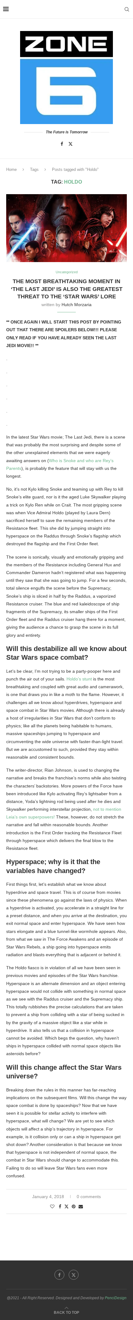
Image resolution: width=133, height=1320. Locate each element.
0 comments (89, 1196)
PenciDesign (116, 1298)
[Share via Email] (81, 1206)
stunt (86, 678)
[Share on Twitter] (66, 1206)
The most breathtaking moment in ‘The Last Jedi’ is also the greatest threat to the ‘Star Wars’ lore (66, 289)
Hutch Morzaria (77, 304)
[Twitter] (70, 144)
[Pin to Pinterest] (73, 1206)
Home (11, 169)
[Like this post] (52, 1206)
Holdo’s (73, 678)
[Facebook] (62, 144)
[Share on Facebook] (60, 1206)
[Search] (127, 9)
